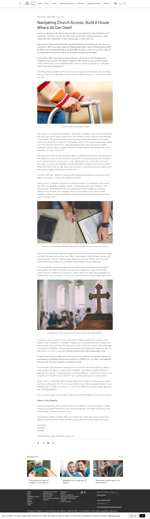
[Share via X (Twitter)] (43, 443)
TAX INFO (45, 500)
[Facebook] (84, 492)
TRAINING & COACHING (50, 492)
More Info (133, 516)
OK (142, 516)
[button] (124, 3)
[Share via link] (53, 443)
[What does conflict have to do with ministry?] (108, 468)
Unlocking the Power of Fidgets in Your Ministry (38, 481)
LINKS (28, 493)
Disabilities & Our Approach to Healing (75, 481)
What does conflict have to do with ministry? (108, 481)
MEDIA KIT (30, 498)
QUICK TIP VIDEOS (48, 495)
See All (120, 456)
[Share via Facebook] (38, 443)
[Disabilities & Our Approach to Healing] (75, 468)
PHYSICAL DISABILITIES (67, 495)
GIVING (29, 500)
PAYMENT (29, 501)
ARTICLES (29, 503)
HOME (29, 492)
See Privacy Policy (114, 516)
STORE (29, 505)
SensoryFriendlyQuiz (85, 498)
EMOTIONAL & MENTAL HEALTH (68, 497)
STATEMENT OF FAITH (33, 497)
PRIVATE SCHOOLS (66, 501)
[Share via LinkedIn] (48, 443)
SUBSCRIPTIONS (47, 493)
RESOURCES (64, 492)
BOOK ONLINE (47, 497)
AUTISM (63, 493)
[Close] (147, 515)
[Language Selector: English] (21, 3)
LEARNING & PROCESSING (68, 498)
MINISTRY (63, 500)
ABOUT (29, 495)
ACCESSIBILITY (84, 496)
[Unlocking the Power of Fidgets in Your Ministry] (42, 468)
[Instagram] (81, 492)
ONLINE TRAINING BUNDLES (50, 498)
